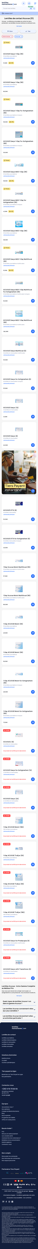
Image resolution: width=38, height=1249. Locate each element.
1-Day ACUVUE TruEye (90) (13, 884)
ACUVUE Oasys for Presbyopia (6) (16, 941)
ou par (6, 1095)
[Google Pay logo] (33, 1184)
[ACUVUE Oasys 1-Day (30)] (19, 47)
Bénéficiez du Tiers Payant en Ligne (12, 1074)
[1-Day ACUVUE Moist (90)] (19, 645)
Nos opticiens (6, 1109)
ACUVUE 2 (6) (8, 742)
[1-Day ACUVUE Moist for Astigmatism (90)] (19, 704)
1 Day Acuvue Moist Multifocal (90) (16, 595)
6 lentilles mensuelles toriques (12, 541)
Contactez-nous (7, 1144)
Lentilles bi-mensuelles (8, 1042)
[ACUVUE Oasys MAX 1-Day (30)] (19, 165)
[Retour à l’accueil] (10, 3)
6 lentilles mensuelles (9, 512)
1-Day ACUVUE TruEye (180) (14, 912)
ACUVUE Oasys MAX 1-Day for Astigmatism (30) (14, 201)
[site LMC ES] (22, 1181)
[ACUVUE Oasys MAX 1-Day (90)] (19, 224)
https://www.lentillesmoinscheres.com (9, 1219)
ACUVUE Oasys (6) (10, 436)
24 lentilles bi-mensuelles (10, 801)
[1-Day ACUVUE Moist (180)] (19, 820)
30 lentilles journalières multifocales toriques (16, 294)
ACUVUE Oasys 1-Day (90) (13, 82)
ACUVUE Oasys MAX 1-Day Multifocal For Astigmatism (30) (17, 291)
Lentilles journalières (8, 1038)
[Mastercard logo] (10, 1184)
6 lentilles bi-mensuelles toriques (13, 381)
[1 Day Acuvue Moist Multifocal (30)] (19, 560)
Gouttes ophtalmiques (8, 1062)
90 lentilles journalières (10, 84)
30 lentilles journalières (10, 56)
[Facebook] (6, 1202)
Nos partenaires (6, 1076)
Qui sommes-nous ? (8, 1107)
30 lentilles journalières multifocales (13, 263)
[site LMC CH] (15, 1181)
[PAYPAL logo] (21, 1184)
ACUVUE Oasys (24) (11, 799)
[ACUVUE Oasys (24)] (19, 792)
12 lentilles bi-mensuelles (10, 410)
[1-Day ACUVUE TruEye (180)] (19, 905)
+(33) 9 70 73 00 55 (10, 1089)
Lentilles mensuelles (8, 1044)
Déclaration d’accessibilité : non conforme (19, 1198)
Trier (29, 31)
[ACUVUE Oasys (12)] (19, 400)
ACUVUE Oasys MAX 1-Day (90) (15, 231)
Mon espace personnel (8, 1160)
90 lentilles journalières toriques (12, 145)
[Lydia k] (12, 1173)
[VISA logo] (15, 1184)
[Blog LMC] (3, 1202)
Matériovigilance (6, 1142)
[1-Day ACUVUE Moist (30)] (19, 617)
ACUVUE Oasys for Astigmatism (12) (17, 770)
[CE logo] (4, 1184)
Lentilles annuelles (7, 1046)
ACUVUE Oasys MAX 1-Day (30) (15, 172)
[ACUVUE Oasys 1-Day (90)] (19, 75)
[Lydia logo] (19, 1187)
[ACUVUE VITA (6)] (19, 503)
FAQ (3, 1131)
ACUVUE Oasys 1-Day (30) (13, 54)
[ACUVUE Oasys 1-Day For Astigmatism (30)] (19, 104)
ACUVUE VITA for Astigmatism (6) (16, 539)
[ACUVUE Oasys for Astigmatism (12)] (19, 763)
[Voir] (33, 63)
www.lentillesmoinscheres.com (8, 1226)
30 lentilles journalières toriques (12, 115)
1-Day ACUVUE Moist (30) (13, 624)
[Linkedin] (12, 1202)
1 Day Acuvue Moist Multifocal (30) (16, 567)
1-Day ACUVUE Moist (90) (13, 652)
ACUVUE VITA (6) (10, 510)
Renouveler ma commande (9, 1156)
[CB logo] (7, 1184)
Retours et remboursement (10, 1134)
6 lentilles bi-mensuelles (10, 438)
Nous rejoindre (6, 1115)
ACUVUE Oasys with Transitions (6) (17, 969)
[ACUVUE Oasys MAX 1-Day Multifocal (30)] (19, 252)
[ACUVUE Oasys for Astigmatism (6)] (19, 372)
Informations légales (9, 1195)
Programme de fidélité (8, 1117)
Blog (3, 1113)
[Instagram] (9, 1202)
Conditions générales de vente (25, 1195)
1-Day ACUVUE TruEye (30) (13, 855)
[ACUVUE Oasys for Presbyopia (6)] (19, 934)
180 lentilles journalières (10, 829)
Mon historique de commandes (11, 1158)
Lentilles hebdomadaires (9, 1040)
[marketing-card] (19, 472)
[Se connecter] (23, 3)
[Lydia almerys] (22, 1173)
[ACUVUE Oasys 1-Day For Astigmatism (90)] (19, 134)
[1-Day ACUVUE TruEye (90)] (19, 877)
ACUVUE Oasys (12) (11, 407)
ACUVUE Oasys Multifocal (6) (14, 351)
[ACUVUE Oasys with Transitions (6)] (19, 962)
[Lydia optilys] (7, 1173)
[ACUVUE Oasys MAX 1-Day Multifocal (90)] (19, 313)
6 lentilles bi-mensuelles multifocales (14, 353)
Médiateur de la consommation (11, 1140)
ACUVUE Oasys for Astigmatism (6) (17, 379)
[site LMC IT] (18, 1181)
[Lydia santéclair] (17, 1173)
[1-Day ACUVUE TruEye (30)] (19, 848)
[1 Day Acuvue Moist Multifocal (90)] (19, 588)
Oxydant (4, 1060)
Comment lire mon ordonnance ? (11, 1138)
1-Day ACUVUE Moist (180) (13, 827)
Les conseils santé (7, 1136)
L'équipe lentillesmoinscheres (10, 1111)
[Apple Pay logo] (27, 1184)
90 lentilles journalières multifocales (13, 324)
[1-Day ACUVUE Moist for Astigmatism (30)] (19, 674)
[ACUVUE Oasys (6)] (19, 429)
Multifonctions (6, 1058)
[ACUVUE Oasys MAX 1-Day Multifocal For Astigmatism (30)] (19, 283)
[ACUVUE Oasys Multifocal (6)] (19, 344)
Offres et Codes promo (8, 1120)
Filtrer (11, 31)
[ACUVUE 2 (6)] (19, 735)
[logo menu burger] (35, 3)
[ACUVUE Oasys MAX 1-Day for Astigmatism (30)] (19, 193)
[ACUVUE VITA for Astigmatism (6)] (19, 532)
